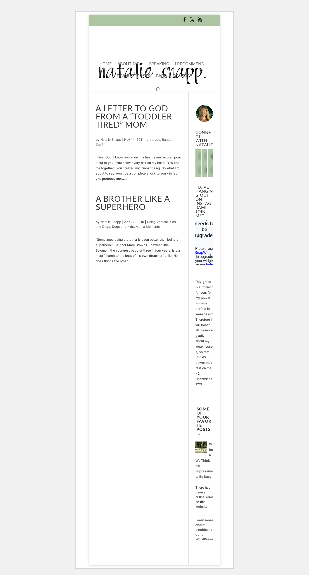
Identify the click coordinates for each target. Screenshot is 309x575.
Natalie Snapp (110, 139)
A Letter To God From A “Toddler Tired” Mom (134, 117)
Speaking (159, 64)
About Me (128, 64)
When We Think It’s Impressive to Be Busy (204, 460)
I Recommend (189, 64)
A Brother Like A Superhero (133, 203)
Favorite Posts (133, 76)
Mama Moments (148, 226)
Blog (161, 76)
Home (106, 64)
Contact (182, 76)
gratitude (153, 139)
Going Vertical (157, 222)
